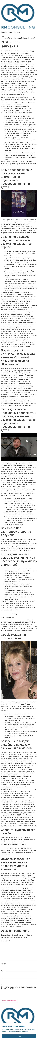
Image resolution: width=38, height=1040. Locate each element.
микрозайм (18, 342)
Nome (3, 963)
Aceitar (19, 1036)
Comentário (5, 941)
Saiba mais (24, 1031)
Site (2, 978)
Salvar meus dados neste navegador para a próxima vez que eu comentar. (18, 987)
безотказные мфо (29, 104)
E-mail (3, 971)
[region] (19, 1031)
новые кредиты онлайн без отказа (23, 789)
